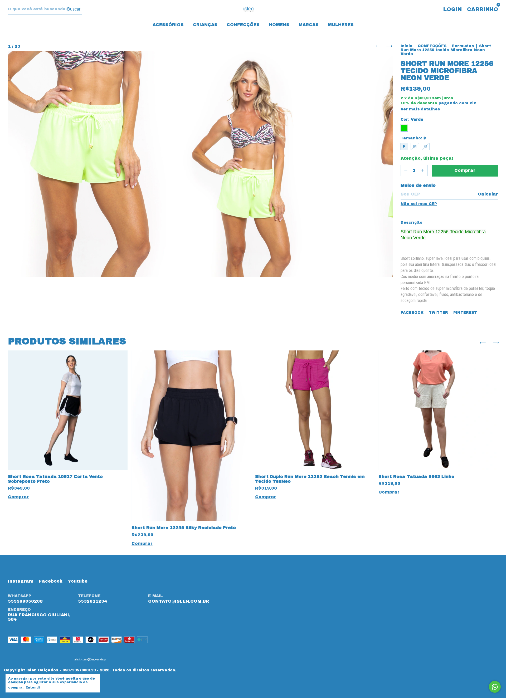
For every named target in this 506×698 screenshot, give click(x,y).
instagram (21, 581)
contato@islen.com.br (178, 601)
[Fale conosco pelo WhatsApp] (495, 687)
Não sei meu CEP (419, 204)
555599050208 (25, 601)
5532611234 (92, 601)
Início (406, 46)
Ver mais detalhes (420, 109)
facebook (51, 581)
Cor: (412, 119)
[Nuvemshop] (90, 660)
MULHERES (341, 24)
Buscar (73, 9)
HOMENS (279, 24)
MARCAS (309, 24)
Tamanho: (413, 138)
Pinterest (465, 313)
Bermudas (463, 46)
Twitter (438, 313)
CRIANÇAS (205, 24)
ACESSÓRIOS (168, 24)
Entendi (33, 687)
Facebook (412, 313)
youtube (77, 581)
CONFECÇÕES (243, 24)
